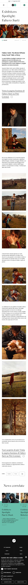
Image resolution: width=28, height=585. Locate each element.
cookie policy (20, 563)
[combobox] (26, 557)
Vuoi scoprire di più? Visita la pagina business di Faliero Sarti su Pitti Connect (14, 453)
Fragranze (7, 554)
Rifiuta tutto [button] (21, 582)
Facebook (9, 473)
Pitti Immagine (7, 547)
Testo (21, 554)
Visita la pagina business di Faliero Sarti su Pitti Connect (13, 94)
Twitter (15, 473)
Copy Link (22, 474)
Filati (7, 550)
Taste (21, 550)
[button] (14, 579)
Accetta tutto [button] (8, 582)
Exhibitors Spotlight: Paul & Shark (7, 512)
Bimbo (21, 547)
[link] (24, 5)
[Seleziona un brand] (14, 5)
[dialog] (14, 570)
